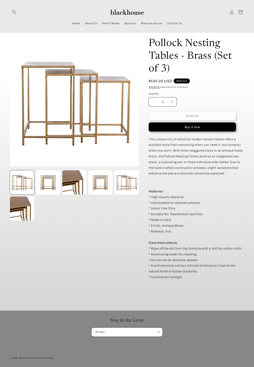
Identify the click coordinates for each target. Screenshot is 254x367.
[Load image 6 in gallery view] (22, 209)
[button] (14, 12)
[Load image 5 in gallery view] (126, 182)
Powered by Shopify (43, 358)
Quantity (154, 93)
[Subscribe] (158, 332)
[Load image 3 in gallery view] (74, 182)
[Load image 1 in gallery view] (22, 182)
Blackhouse (25, 358)
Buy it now (192, 127)
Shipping (154, 87)
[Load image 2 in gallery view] (48, 182)
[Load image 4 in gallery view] (100, 182)
